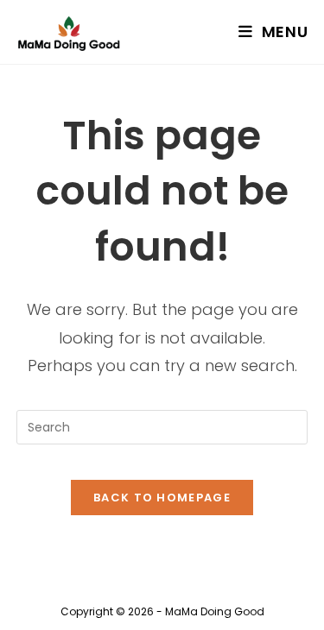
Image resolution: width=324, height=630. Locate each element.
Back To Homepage (162, 497)
